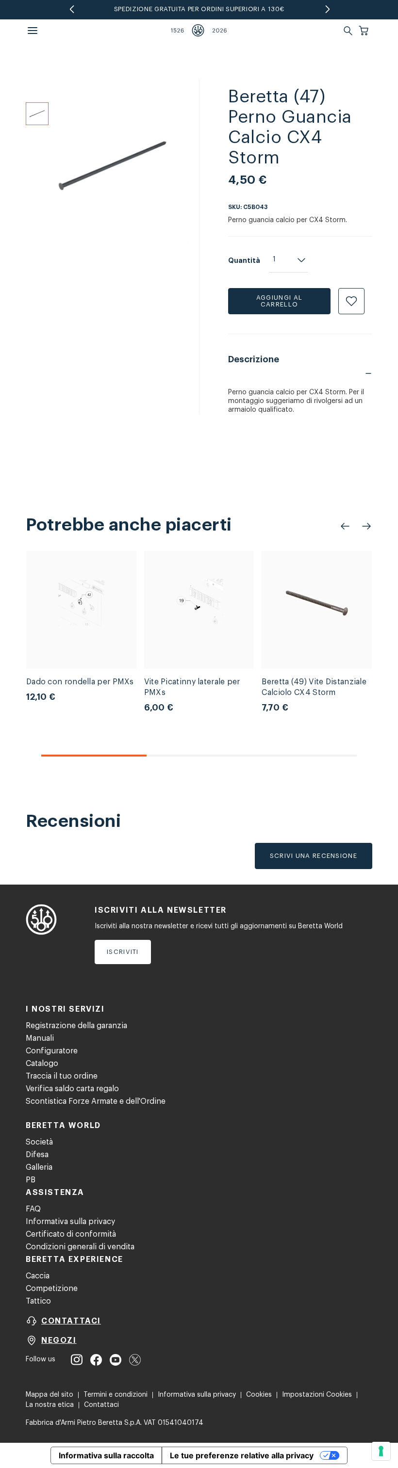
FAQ (33, 1209)
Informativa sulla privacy (70, 1222)
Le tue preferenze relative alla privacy (242, 1455)
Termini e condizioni (115, 1394)
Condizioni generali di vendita (80, 1247)
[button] (364, 30)
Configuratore (52, 1051)
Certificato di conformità (71, 1234)
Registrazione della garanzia (76, 1026)
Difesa (37, 1155)
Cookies (259, 1394)
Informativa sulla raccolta (106, 1455)
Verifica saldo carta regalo (72, 1089)
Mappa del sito (49, 1394)
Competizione (52, 1288)
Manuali (40, 1038)
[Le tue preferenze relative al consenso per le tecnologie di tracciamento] (381, 1451)
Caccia (38, 1276)
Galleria (39, 1167)
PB (30, 1180)
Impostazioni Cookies (317, 1394)
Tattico (38, 1301)
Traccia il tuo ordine (62, 1076)
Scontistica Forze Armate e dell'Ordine (96, 1101)
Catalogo (42, 1063)
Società (39, 1142)
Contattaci (101, 1405)
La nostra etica (50, 1405)
